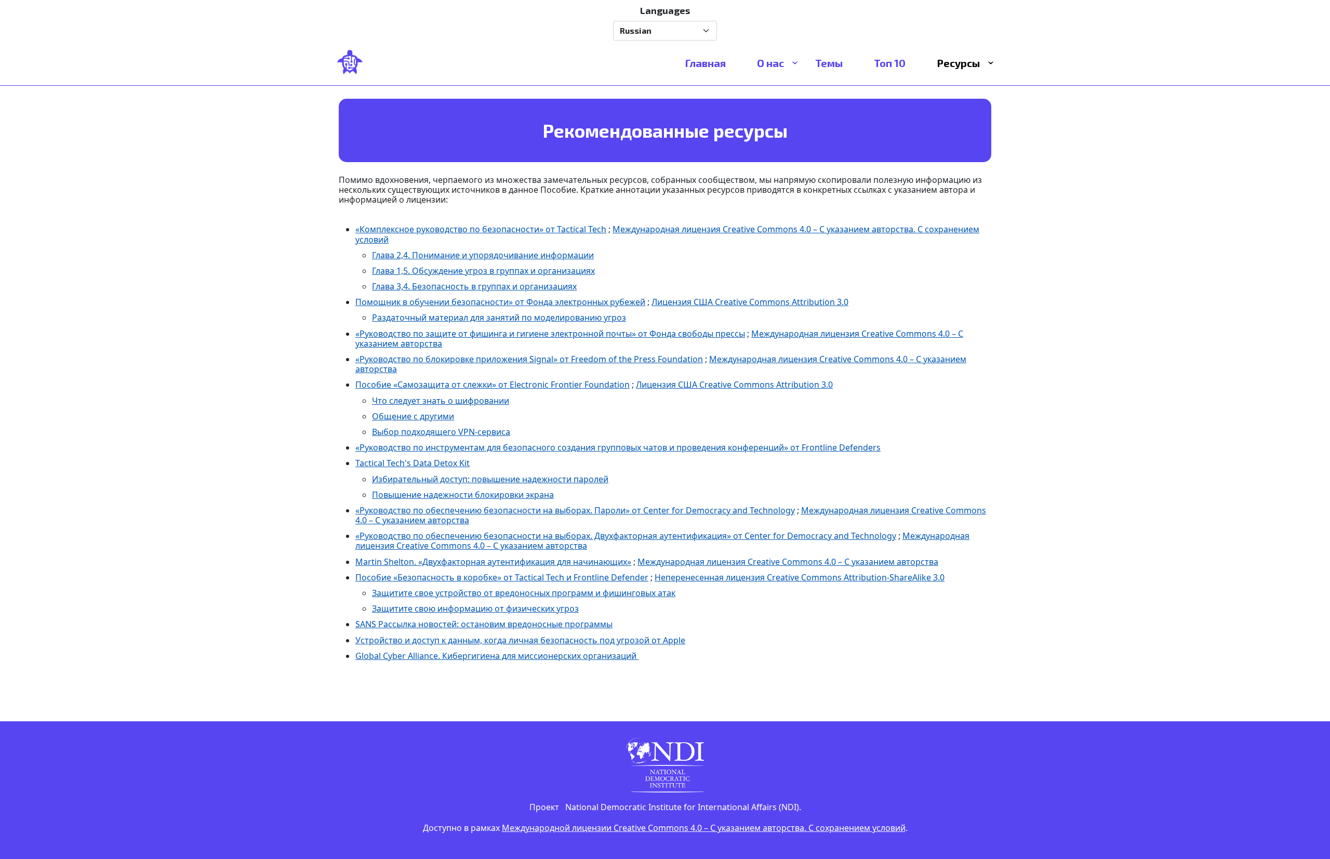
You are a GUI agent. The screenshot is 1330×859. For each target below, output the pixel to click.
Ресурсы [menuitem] (958, 63)
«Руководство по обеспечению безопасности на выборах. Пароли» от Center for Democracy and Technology (575, 510)
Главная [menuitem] (705, 63)
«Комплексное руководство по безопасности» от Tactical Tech (480, 229)
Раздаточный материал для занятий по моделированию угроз (499, 317)
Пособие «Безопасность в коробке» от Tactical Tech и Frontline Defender (501, 577)
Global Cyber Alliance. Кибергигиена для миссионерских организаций (497, 656)
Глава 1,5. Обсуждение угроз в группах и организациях (483, 270)
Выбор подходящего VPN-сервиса (441, 432)
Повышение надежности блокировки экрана (463, 494)
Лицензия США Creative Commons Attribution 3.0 (749, 302)
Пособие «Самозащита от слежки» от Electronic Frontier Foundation (492, 384)
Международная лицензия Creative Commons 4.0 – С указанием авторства (787, 561)
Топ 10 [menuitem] (890, 63)
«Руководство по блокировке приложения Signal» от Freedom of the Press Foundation (529, 359)
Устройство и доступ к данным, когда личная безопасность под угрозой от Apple (520, 640)
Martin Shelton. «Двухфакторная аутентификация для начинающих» (493, 561)
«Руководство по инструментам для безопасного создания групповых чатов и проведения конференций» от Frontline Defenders (618, 447)
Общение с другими (413, 416)
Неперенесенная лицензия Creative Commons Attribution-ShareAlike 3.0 (800, 577)
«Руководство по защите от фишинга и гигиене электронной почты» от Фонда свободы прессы (550, 333)
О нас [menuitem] (770, 63)
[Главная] (354, 62)
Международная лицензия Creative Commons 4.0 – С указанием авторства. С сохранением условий (667, 234)
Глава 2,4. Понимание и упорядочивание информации (483, 255)
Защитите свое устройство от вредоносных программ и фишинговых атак (523, 593)
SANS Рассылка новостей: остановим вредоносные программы (484, 624)
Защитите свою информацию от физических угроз (475, 608)
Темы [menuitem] (829, 63)
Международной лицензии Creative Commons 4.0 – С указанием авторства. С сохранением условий (704, 828)
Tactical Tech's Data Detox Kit (412, 463)
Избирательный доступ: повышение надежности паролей (490, 479)
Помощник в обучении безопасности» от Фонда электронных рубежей (500, 302)
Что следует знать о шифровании (440, 400)
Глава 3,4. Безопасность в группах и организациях (474, 286)
